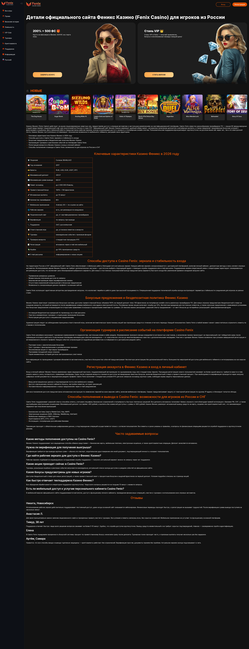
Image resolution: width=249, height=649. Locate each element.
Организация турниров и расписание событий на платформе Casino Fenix (57, 143)
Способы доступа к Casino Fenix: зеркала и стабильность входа (54, 138)
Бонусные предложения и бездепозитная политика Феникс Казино (55, 140)
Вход (223, 4)
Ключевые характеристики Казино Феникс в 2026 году (50, 136)
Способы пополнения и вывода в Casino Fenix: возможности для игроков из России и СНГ (64, 147)
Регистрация (240, 4)
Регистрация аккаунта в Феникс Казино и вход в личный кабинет (55, 145)
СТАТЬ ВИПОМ (158, 75)
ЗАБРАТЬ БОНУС (47, 75)
